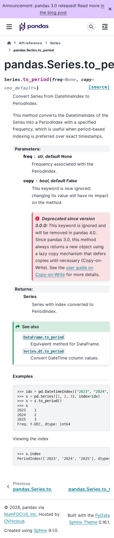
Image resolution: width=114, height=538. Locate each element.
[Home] (9, 43)
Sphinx (40, 530)
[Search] (91, 26)
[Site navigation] (9, 26)
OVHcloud (14, 521)
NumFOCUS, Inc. (20, 514)
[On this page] (105, 26)
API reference (30, 43)
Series (55, 43)
